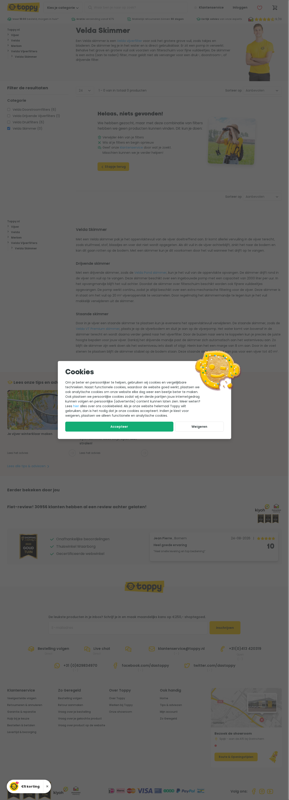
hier (76, 406)
